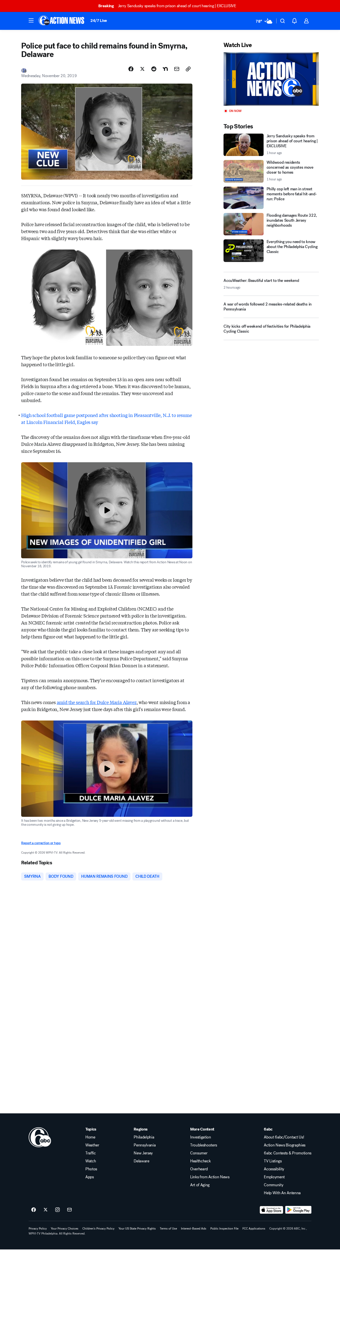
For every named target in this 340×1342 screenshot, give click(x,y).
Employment (274, 1177)
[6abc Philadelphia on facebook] (34, 1210)
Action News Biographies (284, 1145)
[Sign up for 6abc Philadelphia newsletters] (69, 1210)
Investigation (200, 1137)
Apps (89, 1177)
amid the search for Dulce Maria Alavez (97, 702)
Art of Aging (200, 1185)
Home (90, 1137)
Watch (90, 1161)
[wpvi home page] (40, 1137)
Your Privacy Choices (64, 1228)
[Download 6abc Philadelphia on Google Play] (298, 1210)
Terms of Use (168, 1228)
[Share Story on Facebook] (131, 69)
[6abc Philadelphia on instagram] (57, 1210)
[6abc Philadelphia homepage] (61, 20)
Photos (91, 1169)
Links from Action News (209, 1177)
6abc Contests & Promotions (287, 1153)
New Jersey (143, 1153)
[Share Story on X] (142, 69)
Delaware (141, 1161)
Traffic (90, 1153)
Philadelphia (144, 1137)
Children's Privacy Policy (98, 1228)
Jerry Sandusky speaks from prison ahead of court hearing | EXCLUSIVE (167, 5)
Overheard (199, 1169)
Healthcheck (200, 1161)
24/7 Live (98, 20)
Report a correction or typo (40, 843)
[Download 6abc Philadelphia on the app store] (271, 1210)
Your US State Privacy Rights (137, 1228)
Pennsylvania (145, 1145)
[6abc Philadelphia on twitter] (46, 1210)
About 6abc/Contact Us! (284, 1137)
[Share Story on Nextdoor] (165, 69)
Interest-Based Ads (193, 1228)
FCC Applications (253, 1228)
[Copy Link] (188, 69)
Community (273, 1185)
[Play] (271, 79)
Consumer (198, 1153)
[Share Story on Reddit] (154, 69)
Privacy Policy (38, 1228)
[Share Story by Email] (176, 69)
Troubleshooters (203, 1145)
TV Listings (273, 1161)
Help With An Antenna (282, 1193)
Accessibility (274, 1169)
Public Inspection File (224, 1228)
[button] (31, 20)
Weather (92, 1145)
